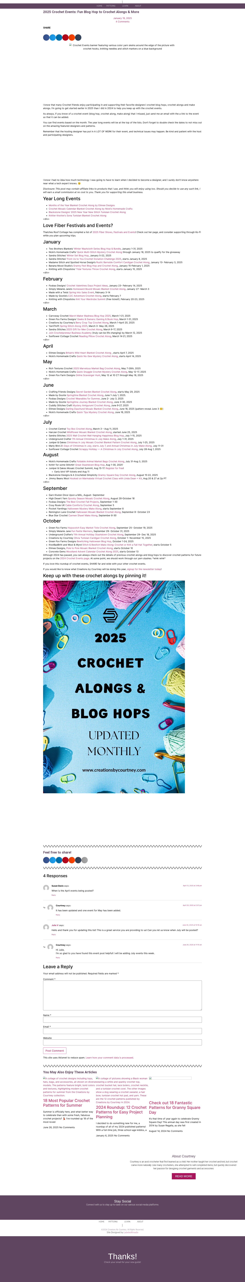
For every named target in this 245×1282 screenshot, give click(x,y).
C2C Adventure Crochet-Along (84, 295)
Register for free (114, 468)
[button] (148, 6)
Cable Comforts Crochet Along (82, 505)
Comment (49, 979)
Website (47, 1038)
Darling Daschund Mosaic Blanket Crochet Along (92, 408)
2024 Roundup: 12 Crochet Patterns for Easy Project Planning (121, 1112)
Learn (125, 6)
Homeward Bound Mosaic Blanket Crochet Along (99, 289)
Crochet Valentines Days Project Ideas (87, 285)
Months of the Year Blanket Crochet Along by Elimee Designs (82, 205)
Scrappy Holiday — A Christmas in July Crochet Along (108, 449)
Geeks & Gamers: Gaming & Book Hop (97, 319)
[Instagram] (122, 1212)
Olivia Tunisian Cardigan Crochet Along (95, 538)
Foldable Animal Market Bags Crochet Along (100, 461)
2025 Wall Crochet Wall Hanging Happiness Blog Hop (95, 435)
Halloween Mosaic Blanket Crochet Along (98, 512)
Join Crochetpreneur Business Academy (70, 332)
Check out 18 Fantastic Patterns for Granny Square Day (174, 1107)
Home (99, 6)
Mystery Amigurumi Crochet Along (91, 405)
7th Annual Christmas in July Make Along (94, 439)
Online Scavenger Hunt (88, 375)
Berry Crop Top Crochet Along (92, 322)
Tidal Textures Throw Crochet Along (95, 269)
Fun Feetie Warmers (81, 531)
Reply (54, 895)
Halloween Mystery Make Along (84, 508)
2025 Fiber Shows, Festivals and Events (114, 232)
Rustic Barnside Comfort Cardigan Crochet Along (122, 262)
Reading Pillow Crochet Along (95, 336)
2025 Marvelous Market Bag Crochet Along (96, 368)
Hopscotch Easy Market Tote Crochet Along (91, 527)
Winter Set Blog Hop (78, 255)
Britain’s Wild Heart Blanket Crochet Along (88, 352)
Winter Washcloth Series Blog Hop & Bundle (97, 248)
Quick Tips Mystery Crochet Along (95, 412)
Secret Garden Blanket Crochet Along (96, 391)
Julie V (55, 925)
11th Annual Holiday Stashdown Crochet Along (98, 534)
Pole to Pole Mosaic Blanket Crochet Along (89, 548)
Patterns (110, 6)
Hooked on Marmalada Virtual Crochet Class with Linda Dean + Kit (106, 478)
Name (47, 1015)
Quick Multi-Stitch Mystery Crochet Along (99, 252)
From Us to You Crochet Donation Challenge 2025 (94, 258)
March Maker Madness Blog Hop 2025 (90, 315)
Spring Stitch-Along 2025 (73, 326)
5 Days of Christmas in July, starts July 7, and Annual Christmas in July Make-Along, (107, 445)
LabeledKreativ (131, 1232)
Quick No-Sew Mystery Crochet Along (97, 356)
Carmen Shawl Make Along (82, 515)
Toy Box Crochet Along (79, 428)
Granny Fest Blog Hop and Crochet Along (95, 265)
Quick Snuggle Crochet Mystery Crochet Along (102, 371)
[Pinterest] (130, 1212)
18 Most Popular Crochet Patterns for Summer (66, 1103)
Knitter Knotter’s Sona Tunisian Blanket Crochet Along (77, 215)
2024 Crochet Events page (74, 558)
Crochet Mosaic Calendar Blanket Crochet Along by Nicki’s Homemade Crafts (90, 208)
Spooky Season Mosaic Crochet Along (88, 498)
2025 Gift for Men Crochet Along (84, 329)
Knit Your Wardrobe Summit (90, 299)
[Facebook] (114, 1212)
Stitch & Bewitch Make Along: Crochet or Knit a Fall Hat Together (117, 544)
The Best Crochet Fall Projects (82, 501)
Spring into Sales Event (81, 292)
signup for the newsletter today (144, 569)
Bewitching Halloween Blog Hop (94, 541)
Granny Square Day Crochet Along (116, 475)
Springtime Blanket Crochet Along (85, 395)
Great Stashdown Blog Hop (90, 464)
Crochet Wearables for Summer (83, 398)
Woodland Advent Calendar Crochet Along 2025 (92, 551)
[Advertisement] (122, 158)
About (138, 6)
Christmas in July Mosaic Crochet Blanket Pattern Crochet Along (102, 442)
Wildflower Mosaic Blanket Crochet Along (89, 432)
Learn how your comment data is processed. (110, 1057)
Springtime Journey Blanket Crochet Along (90, 402)
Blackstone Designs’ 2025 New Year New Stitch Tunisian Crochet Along (87, 212)
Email (47, 1027)
